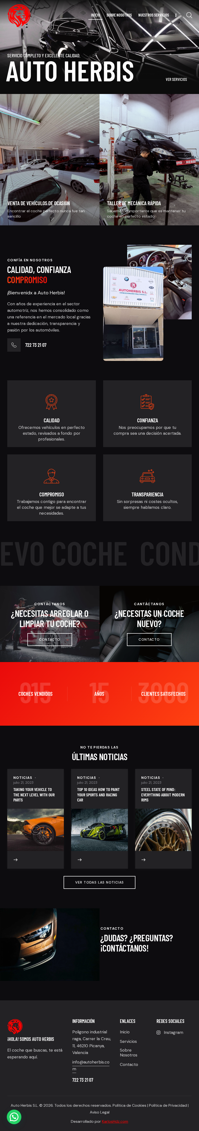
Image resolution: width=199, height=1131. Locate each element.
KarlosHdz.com (115, 1121)
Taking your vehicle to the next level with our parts (34, 794)
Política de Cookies (129, 1105)
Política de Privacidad (168, 1105)
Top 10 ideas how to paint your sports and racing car (98, 794)
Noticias (22, 777)
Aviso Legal (99, 1112)
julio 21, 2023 (23, 782)
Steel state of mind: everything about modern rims (163, 794)
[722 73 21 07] (14, 345)
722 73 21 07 (35, 345)
